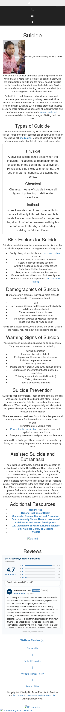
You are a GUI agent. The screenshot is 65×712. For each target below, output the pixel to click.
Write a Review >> (32, 640)
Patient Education (32, 661)
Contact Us (32, 648)
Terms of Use (32, 686)
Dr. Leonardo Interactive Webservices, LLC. (34, 695)
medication (25, 138)
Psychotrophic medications (24, 429)
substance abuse (52, 253)
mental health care (48, 112)
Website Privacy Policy (32, 673)
